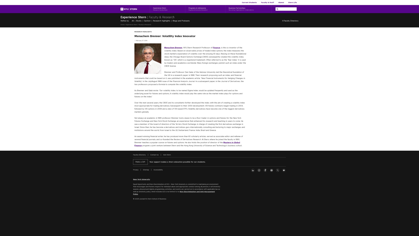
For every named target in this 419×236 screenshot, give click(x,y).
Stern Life (292, 2)
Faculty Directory (139, 155)
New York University (141, 179)
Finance (216, 48)
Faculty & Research (161, 17)
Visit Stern (167, 155)
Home (122, 25)
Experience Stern (134, 17)
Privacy (135, 170)
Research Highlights (162, 21)
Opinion (147, 21)
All (133, 21)
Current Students (249, 2)
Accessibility (158, 170)
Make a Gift (140, 162)
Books (139, 21)
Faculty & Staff (267, 2)
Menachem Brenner (173, 48)
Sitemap (146, 170)
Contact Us (154, 155)
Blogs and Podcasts (181, 21)
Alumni (281, 2)
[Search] (277, 9)
